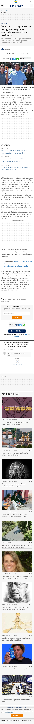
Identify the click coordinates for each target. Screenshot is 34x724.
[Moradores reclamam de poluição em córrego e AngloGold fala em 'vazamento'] (17, 531)
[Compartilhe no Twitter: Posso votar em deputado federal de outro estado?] (31, 697)
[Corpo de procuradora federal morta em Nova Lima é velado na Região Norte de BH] (17, 561)
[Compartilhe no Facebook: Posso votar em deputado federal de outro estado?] (29, 697)
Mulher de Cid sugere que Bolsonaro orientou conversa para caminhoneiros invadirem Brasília (18, 264)
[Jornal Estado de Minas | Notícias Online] (17, 6)
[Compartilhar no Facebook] (11, 59)
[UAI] (16, 1)
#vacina (15, 299)
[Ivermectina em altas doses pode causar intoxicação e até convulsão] (17, 407)
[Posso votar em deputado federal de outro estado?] (17, 685)
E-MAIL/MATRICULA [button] (17, 364)
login (26, 334)
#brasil (10, 299)
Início (2, 10)
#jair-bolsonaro (5, 301)
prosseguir (17, 716)
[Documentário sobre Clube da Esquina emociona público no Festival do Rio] (17, 500)
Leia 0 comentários (17, 331)
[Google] (17, 361)
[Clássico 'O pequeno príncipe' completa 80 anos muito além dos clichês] (17, 623)
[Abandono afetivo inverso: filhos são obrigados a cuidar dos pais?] (17, 469)
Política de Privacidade (7, 712)
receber (17, 317)
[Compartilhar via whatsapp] (17, 59)
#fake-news (22, 299)
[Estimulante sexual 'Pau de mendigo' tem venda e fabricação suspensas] (17, 654)
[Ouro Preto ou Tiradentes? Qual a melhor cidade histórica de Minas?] (17, 438)
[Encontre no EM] (31, 5)
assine (17, 336)
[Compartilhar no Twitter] (14, 59)
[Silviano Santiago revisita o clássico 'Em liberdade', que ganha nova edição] (17, 592)
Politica (6, 10)
